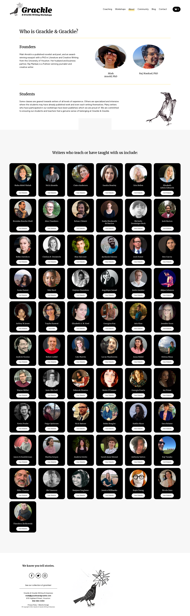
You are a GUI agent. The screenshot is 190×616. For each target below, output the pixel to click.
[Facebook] (31, 575)
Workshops (120, 9)
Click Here (51, 329)
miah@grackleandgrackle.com (38, 596)
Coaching (107, 9)
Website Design (43, 605)
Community (143, 9)
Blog (154, 9)
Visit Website (23, 193)
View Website (80, 193)
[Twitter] (38, 575)
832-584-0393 (38, 601)
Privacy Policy (32, 605)
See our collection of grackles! (38, 585)
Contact (163, 9)
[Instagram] (45, 575)
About (131, 9)
